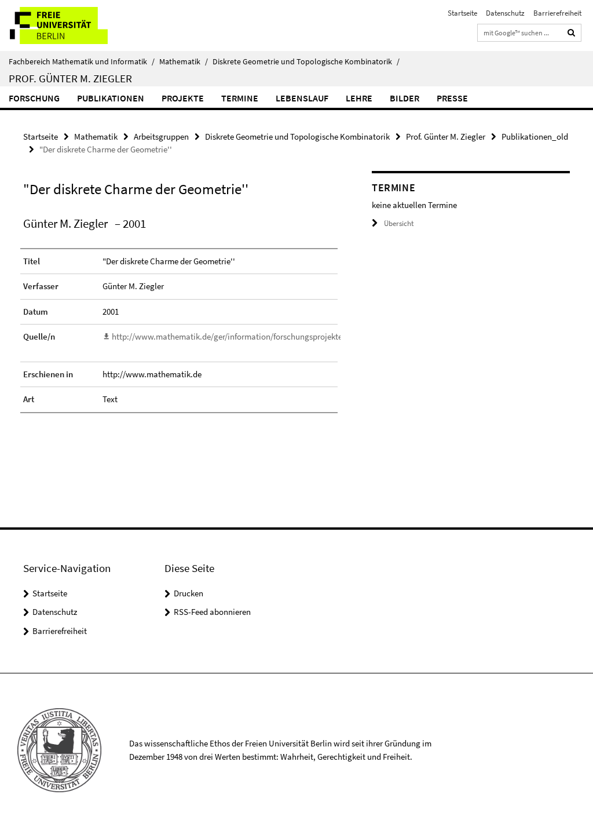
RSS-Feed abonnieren (212, 611)
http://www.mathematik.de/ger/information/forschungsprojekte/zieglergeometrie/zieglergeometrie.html (300, 336)
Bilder (404, 98)
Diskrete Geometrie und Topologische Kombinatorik (306, 61)
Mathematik (183, 61)
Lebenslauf (302, 98)
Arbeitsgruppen (161, 136)
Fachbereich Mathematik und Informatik (82, 61)
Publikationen (110, 98)
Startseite (462, 13)
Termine (239, 98)
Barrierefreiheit (557, 13)
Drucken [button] (188, 593)
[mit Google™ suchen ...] (571, 33)
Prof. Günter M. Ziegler (70, 78)
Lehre (359, 98)
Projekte (183, 98)
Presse (452, 98)
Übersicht (398, 223)
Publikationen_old (535, 136)
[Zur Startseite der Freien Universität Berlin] (76, 25)
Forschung (34, 98)
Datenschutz (505, 13)
